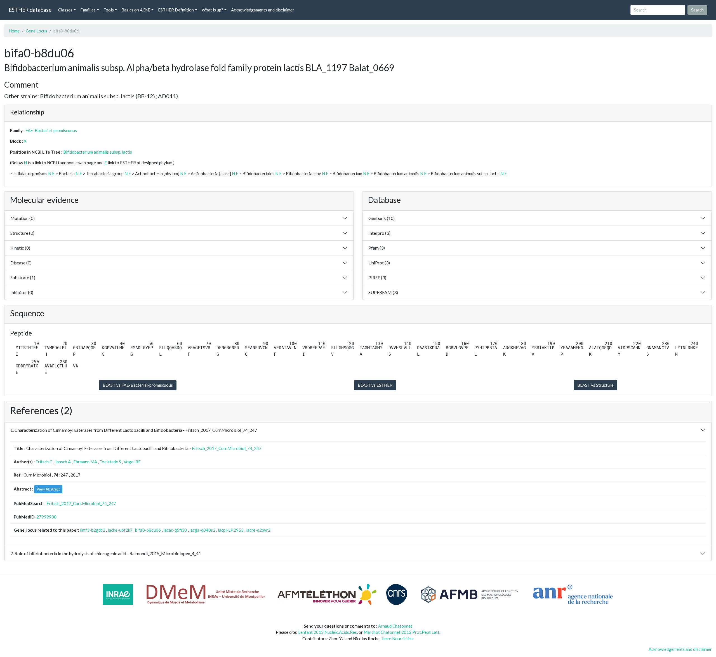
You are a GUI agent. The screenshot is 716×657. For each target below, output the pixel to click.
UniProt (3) (379, 262)
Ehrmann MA (85, 461)
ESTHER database (30, 9)
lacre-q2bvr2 (258, 529)
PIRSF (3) (377, 277)
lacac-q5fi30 (175, 529)
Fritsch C (44, 461)
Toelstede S (110, 461)
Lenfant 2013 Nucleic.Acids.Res (327, 632)
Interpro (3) (379, 233)
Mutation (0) (22, 218)
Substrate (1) (22, 277)
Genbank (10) (381, 218)
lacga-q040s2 (202, 529)
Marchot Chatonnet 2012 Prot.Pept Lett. (402, 632)
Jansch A (63, 461)
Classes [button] (65, 9)
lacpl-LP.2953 (231, 529)
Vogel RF (132, 461)
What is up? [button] (212, 9)
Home (14, 30)
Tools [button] (108, 9)
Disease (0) (21, 262)
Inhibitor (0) (21, 292)
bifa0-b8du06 (148, 529)
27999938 (46, 516)
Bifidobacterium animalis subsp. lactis (97, 151)
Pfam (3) (376, 247)
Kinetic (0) (20, 247)
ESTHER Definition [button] (176, 9)
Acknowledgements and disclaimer (262, 9)
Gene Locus (36, 30)
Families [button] (88, 9)
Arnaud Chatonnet (395, 625)
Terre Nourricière (397, 638)
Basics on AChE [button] (135, 9)
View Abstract (48, 489)
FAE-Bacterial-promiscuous (51, 130)
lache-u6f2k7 (120, 529)
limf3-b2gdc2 (92, 529)
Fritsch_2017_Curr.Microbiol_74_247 (227, 448)
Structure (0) (22, 233)
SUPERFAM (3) (383, 292)
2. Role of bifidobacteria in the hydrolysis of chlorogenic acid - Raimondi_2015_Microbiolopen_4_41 (105, 553)
